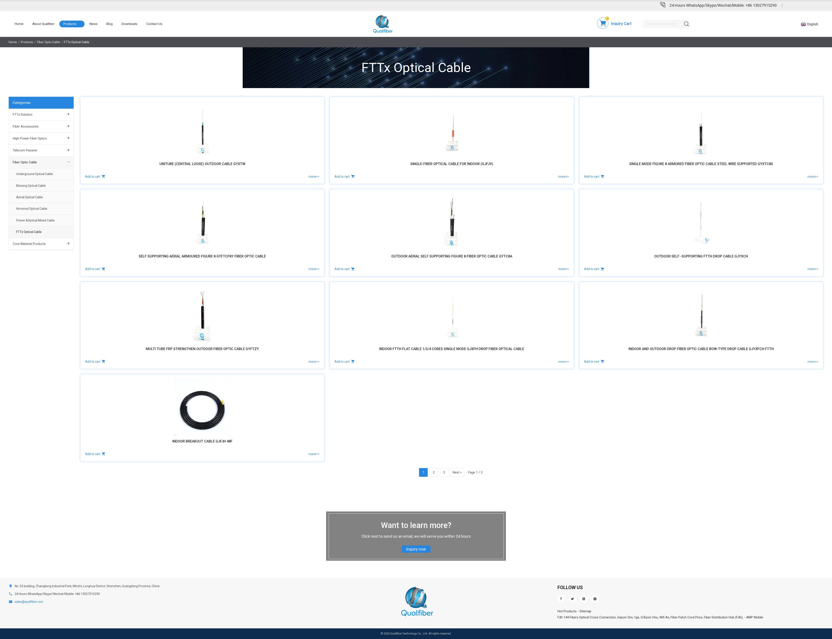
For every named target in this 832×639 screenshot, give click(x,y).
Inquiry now (416, 549)
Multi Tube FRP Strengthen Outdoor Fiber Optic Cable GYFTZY (202, 349)
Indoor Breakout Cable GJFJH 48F (202, 441)
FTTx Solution (22, 114)
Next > (457, 472)
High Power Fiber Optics (30, 138)
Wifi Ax (664, 617)
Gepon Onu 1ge (628, 617)
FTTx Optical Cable (29, 232)
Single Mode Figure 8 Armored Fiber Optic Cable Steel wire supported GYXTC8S (701, 164)
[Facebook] (561, 599)
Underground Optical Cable (34, 174)
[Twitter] (572, 599)
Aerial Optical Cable (29, 197)
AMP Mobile (754, 617)
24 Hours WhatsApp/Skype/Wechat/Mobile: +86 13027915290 (723, 5)
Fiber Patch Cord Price (686, 617)
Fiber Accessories (26, 126)
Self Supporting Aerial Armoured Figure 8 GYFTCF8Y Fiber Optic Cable (202, 256)
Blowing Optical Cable (31, 185)
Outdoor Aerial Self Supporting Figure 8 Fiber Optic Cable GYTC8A (451, 256)
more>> (314, 176)
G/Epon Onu (649, 617)
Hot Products (567, 611)
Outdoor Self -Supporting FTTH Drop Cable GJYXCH (701, 256)
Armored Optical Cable (31, 208)
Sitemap (585, 611)
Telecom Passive (25, 150)
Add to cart (92, 176)
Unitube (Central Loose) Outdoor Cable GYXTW (202, 164)
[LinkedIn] (583, 599)
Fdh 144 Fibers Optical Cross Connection (586, 617)
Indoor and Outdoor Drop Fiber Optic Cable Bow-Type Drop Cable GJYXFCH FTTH (701, 349)
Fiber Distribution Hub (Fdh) (723, 617)
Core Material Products (29, 244)
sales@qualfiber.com (29, 601)
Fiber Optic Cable (25, 162)
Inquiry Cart (621, 23)
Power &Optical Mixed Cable (35, 220)
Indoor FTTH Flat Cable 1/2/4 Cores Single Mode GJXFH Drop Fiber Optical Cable (451, 349)
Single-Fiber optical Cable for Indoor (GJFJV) (451, 164)
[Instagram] (595, 599)
